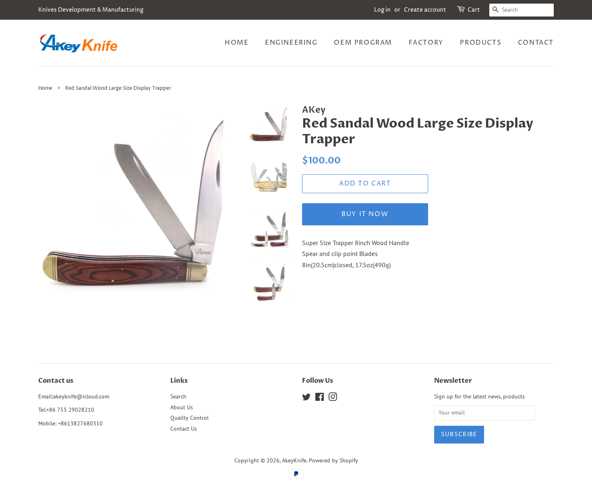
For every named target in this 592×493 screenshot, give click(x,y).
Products (480, 42)
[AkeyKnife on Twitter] (306, 398)
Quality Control (189, 417)
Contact (536, 42)
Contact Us (183, 428)
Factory (426, 42)
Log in (382, 10)
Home (236, 42)
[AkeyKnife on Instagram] (332, 398)
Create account (425, 10)
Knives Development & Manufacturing (90, 10)
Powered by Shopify (333, 460)
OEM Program (363, 42)
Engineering (291, 42)
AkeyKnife (294, 460)
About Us (181, 407)
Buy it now (365, 214)
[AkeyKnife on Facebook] (319, 398)
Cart (474, 10)
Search (178, 396)
